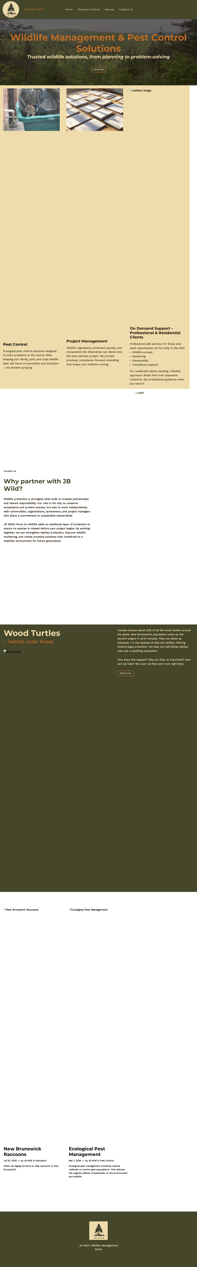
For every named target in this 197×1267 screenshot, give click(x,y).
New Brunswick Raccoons (22, 1151)
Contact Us (10, 471)
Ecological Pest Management (87, 1151)
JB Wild (28, 1160)
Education (41, 1160)
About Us (98, 69)
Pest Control (107, 1160)
